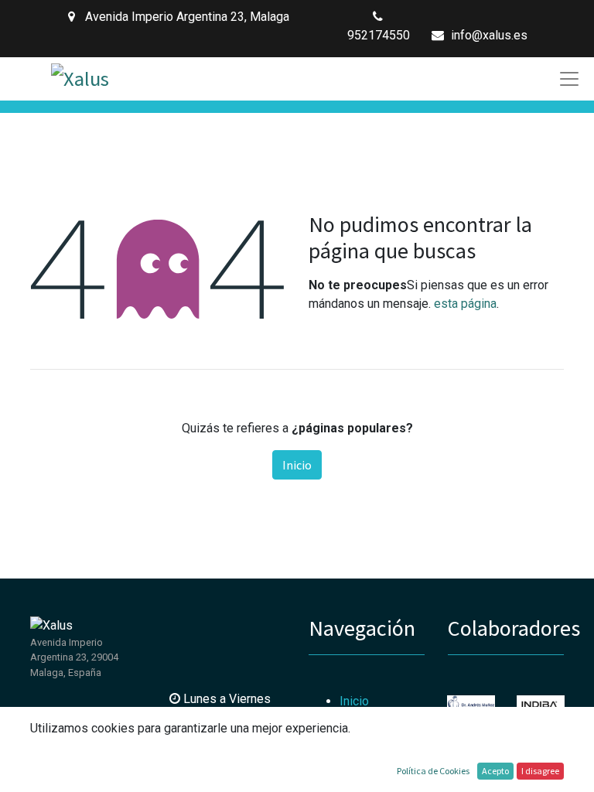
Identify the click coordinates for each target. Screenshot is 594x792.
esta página (465, 303)
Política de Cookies (433, 771)
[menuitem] (354, 701)
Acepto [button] (495, 771)
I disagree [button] (540, 771)
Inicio (297, 465)
